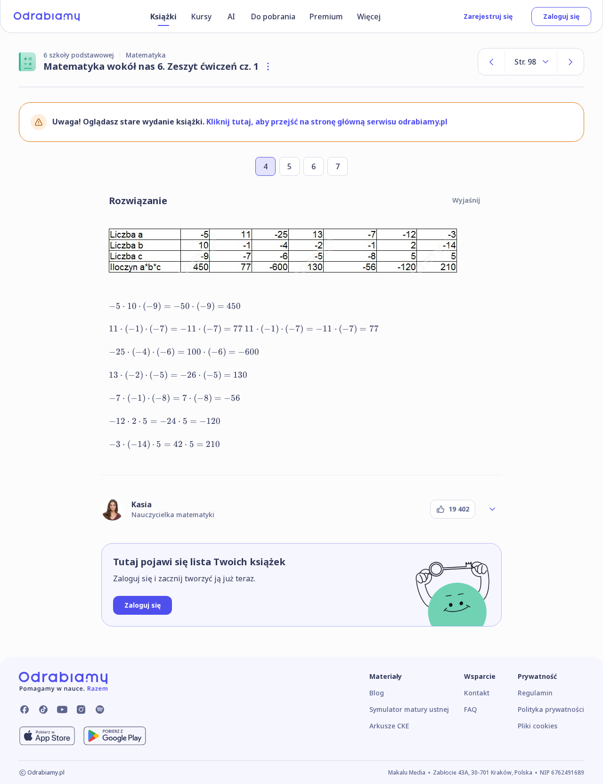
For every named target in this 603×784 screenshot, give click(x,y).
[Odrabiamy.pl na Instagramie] (81, 709)
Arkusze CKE (389, 725)
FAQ (470, 709)
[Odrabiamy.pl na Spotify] (100, 709)
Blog (376, 692)
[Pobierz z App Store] (47, 735)
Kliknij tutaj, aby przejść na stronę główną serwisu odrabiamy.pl (327, 121)
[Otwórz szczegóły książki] (268, 66)
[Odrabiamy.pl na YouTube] (62, 709)
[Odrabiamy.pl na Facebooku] (24, 709)
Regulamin (535, 692)
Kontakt (476, 692)
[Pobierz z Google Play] (115, 735)
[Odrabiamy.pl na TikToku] (43, 709)
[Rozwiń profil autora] (492, 509)
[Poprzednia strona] (491, 61)
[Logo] (46, 16)
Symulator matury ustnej (409, 709)
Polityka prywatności (551, 709)
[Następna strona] (570, 61)
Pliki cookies (537, 725)
